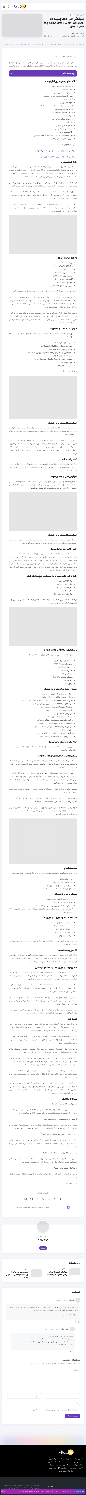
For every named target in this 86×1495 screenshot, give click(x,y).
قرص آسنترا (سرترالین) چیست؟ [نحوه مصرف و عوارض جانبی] (17, 1275)
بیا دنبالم (43, 1248)
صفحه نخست (79, 44)
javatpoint (68, 1183)
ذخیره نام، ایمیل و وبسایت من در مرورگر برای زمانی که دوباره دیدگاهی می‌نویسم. (52, 1410)
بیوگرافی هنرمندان (56, 44)
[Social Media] (52, 1486)
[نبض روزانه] (19, 6)
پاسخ (77, 1321)
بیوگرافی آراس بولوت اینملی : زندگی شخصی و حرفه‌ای (55, 150)
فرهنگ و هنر (68, 44)
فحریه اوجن (59, 128)
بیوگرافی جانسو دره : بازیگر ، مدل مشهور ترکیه (57, 156)
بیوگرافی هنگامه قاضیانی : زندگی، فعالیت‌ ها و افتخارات (57, 1273)
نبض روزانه (76, 33)
